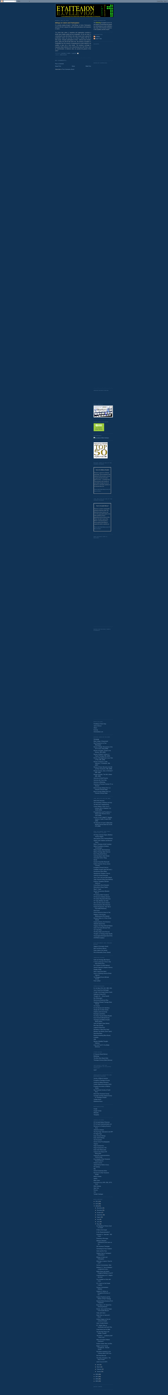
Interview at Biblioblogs (99, 782)
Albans (95, 728)
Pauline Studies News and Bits (104, 1343)
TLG (95, 1192)
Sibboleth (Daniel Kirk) (99, 923)
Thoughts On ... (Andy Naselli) (101, 996)
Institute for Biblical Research (101, 1082)
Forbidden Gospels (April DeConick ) (103, 869)
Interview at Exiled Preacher (101, 778)
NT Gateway (97, 1166)
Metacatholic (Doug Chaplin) (101, 887)
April (98, 1364)
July (98, 1219)
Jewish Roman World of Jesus (101, 1164)
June (98, 1221)
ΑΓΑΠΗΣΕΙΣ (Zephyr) (99, 937)
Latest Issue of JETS (101, 1361)
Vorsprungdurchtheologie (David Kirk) (103, 935)
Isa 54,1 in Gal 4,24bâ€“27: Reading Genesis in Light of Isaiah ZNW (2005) (103, 819)
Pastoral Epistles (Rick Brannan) (102, 904)
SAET (95, 1070)
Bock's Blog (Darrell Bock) (100, 854)
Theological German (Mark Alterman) (103, 1060)
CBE (95, 1039)
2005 (96, 1381)
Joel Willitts (97, 36)
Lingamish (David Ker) (99, 1027)
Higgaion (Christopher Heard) (101, 946)
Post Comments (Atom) (68, 69)
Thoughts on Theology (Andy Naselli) (103, 933)
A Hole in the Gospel (101, 1230)
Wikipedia (96, 1112)
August (99, 1217)
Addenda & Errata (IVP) (100, 994)
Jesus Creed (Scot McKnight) (101, 990)
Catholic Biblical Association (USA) (102, 1084)
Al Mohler (96, 1037)
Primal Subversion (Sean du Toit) (102, 912)
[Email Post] (77, 53)
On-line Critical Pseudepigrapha (102, 1141)
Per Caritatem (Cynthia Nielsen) (102, 965)
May (98, 1224)
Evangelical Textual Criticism (101, 867)
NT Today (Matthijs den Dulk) (101, 900)
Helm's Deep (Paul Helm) (100, 971)
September (100, 1214)
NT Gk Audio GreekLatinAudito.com (103, 1124)
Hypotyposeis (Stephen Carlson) (102, 873)
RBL (95, 1168)
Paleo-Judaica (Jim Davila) (100, 950)
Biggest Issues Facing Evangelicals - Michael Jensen (102, 1347)
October (99, 1212)
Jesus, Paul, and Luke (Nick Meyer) (103, 877)
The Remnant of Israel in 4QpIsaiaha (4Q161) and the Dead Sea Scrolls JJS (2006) (103, 824)
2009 (96, 1206)
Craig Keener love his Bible (103, 1329)
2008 (96, 1374)
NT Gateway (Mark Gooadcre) (101, 895)
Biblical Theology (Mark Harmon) (102, 852)
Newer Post (58, 66)
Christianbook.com (98, 731)
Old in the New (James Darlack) (102, 902)
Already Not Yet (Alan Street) (101, 1009)
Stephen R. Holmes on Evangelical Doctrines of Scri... (103, 1293)
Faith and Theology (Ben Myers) (102, 959)
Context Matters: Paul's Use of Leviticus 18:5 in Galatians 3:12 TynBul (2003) (102, 808)
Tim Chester (97, 1006)
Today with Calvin (100, 1313)
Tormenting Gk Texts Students (104, 1248)
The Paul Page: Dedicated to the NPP (103, 1131)
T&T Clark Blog (97, 929)
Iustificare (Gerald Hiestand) (101, 875)
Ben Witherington (98, 998)
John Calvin (63, 54)
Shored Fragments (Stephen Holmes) (103, 967)
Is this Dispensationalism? (103, 1232)
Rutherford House (98, 1101)
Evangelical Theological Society (102, 1080)
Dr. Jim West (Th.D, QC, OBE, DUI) (103, 988)
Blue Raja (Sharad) (98, 1025)
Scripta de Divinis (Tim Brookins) (102, 922)
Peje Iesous (97, 910)
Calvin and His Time (101, 1251)
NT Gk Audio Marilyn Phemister (102, 1122)
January (99, 1371)
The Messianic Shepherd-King (101, 804)
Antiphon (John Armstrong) (100, 1011)
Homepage (96, 739)
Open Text (96, 1188)
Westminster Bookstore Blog (101, 1000)
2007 (96, 1376)
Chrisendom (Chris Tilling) (100, 858)
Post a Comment (59, 63)
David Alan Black (98, 1033)
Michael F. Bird (98, 38)
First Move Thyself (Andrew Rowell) (103, 1015)
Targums (96, 1143)
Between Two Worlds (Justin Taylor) (103, 1031)
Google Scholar (97, 1110)
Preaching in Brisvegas (102, 1238)
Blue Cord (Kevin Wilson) (100, 948)
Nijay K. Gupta (97, 889)
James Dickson (98, 725)
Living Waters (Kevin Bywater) (101, 885)
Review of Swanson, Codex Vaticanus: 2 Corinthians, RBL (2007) (102, 763)
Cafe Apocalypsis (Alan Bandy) (101, 856)
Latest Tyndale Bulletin (102, 1323)
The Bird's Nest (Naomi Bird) (101, 1058)
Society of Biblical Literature (101, 1078)
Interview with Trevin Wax (100, 780)
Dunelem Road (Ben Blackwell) (101, 862)
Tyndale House (97, 1099)
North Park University (99, 800)
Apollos (95, 1178)
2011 (96, 1201)
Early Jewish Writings (99, 1137)
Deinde (95, 860)
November (99, 1210)
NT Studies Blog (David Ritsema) (102, 898)
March (98, 1367)
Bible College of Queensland (101, 741)
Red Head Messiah (101, 1355)
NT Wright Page (98, 1133)
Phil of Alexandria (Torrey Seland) (102, 952)
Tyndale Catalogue (98, 1194)
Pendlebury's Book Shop (100, 723)
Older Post (88, 66)
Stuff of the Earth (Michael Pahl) (102, 927)
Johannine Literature (99, 1129)
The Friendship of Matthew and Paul (103, 802)
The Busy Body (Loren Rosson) (102, 931)
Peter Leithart (97, 980)
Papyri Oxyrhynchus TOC (100, 1147)
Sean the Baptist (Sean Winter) (101, 1023)
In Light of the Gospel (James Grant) (103, 992)
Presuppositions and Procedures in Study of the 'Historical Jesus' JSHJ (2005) (102, 813)
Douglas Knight (97, 969)
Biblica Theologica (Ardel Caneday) (102, 844)
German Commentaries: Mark (103, 1265)
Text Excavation (98, 1139)
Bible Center (97, 1180)
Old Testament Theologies (103, 1246)
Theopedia (96, 1114)
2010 (96, 1203)
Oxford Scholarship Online (100, 1170)
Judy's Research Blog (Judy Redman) (103, 879)
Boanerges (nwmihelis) (99, 1013)
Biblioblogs (96, 1056)
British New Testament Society (101, 1093)
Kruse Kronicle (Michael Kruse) (101, 1017)
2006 (96, 1379)
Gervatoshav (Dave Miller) (100, 871)
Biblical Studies (98, 1176)
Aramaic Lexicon (98, 1162)
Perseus (96, 1190)
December (99, 1208)
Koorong (96, 730)
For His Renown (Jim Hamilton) (101, 1008)
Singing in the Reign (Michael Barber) (103, 925)
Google (95, 1108)
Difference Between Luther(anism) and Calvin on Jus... (104, 1242)
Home (73, 66)
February (99, 1369)
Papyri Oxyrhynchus (99, 1145)
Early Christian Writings (100, 1136)
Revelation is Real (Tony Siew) (101, 1029)
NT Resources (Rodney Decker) (102, 897)
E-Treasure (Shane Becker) (100, 1054)
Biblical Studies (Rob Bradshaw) (102, 850)
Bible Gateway (97, 1186)
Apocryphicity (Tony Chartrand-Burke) (103, 838)
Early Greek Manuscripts (100, 1149)
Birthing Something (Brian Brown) (102, 1035)
